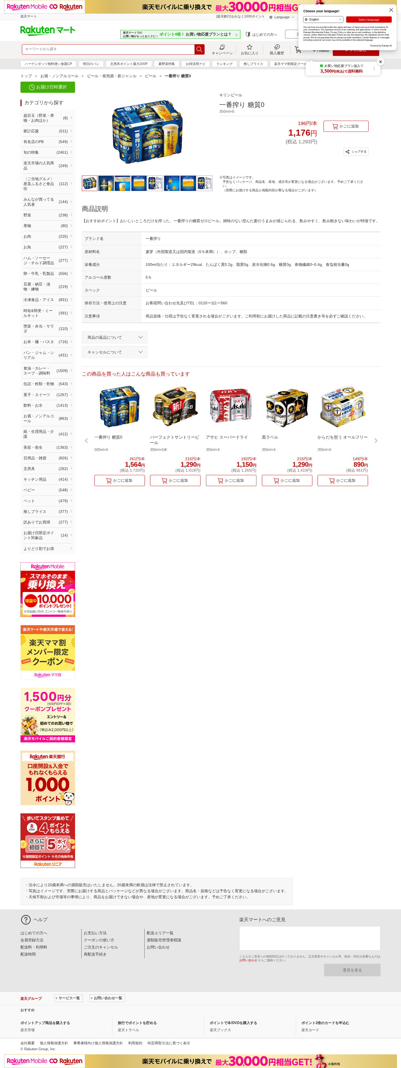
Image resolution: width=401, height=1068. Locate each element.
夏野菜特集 (166, 64)
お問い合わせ (158, 947)
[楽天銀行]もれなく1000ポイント (240, 16)
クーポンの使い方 (99, 940)
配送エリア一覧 (160, 933)
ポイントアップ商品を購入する (45, 1023)
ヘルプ (40, 919)
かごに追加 (349, 126)
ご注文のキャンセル (101, 947)
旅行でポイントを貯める (137, 1023)
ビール (150, 76)
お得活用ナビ (195, 64)
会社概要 (27, 1043)
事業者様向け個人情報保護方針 (98, 1043)
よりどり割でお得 (38, 548)
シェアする (359, 151)
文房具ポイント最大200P (129, 64)
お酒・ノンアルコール (59, 76)
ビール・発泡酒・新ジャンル (112, 76)
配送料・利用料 (33, 947)
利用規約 (135, 1043)
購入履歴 (277, 53)
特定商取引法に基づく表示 (169, 1043)
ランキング (224, 64)
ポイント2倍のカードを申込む (325, 1023)
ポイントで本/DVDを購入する (233, 1023)
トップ (26, 76)
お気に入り (250, 53)
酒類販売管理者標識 (164, 940)
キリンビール (230, 95)
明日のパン (91, 64)
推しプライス (253, 64)
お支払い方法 (95, 933)
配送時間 (28, 954)
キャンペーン (222, 53)
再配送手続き (95, 954)
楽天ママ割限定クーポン (292, 64)
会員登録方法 (31, 940)
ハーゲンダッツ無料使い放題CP (48, 64)
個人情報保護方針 (54, 1043)
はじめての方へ (264, 34)
